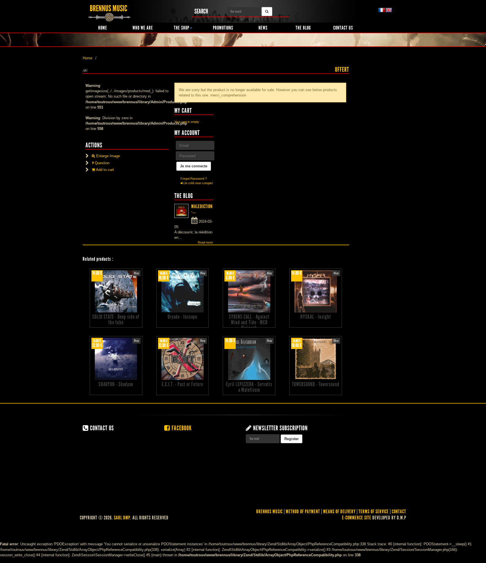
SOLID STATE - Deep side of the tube (116, 319)
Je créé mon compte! (198, 183)
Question (101, 163)
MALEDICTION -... (202, 209)
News (262, 28)
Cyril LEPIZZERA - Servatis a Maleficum (249, 387)
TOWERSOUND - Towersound (315, 384)
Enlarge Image (107, 156)
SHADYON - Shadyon (115, 384)
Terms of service (374, 511)
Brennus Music (269, 511)
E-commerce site (356, 518)
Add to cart (104, 170)
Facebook (181, 428)
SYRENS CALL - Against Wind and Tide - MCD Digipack (249, 322)
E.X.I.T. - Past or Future (182, 384)
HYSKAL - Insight (315, 316)
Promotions (223, 28)
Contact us (343, 28)
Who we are (142, 28)
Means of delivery (339, 511)
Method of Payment (303, 511)
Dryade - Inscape (182, 316)
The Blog (303, 28)
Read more (205, 242)
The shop (181, 28)
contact (399, 511)
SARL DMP (122, 518)
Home (102, 28)
